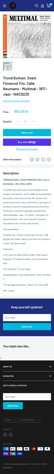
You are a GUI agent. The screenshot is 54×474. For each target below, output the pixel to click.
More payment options (27, 149)
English (8, 420)
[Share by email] (49, 159)
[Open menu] (4, 6)
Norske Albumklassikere (16, 101)
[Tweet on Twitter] (43, 159)
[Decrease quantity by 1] (17, 121)
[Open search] (36, 5)
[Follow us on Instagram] (11, 435)
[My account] (42, 5)
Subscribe (27, 326)
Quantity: (7, 121)
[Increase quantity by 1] (33, 121)
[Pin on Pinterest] (37, 159)
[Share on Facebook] (32, 159)
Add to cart (27, 132)
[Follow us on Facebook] (5, 435)
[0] (48, 5)
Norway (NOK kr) (28, 420)
